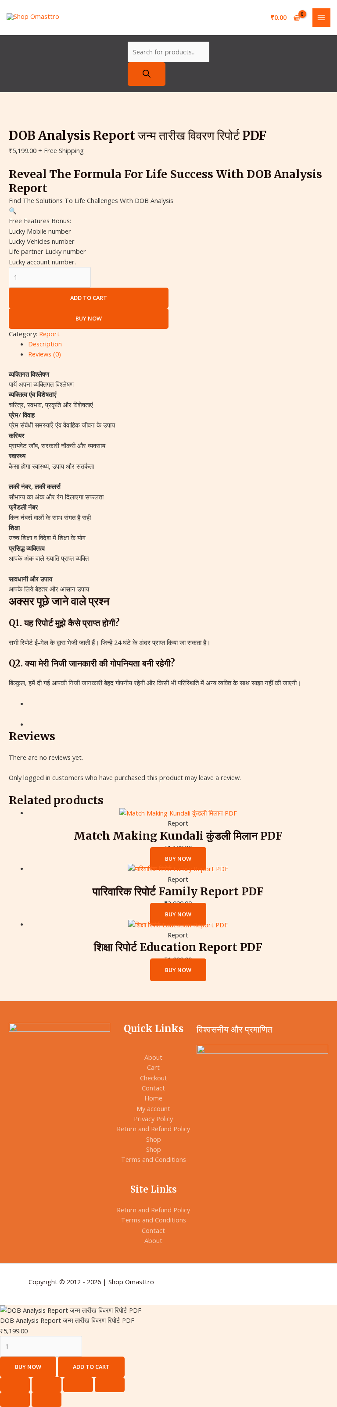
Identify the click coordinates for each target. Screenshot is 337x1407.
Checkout (153, 1077)
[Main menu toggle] (321, 17)
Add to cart (88, 298)
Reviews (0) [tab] (44, 353)
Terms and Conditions (153, 1159)
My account (153, 1108)
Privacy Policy (153, 1118)
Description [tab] (45, 343)
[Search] (146, 74)
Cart (153, 1067)
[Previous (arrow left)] (15, 1399)
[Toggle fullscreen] (46, 1384)
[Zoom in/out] (15, 1384)
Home (153, 1098)
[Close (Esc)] (110, 1384)
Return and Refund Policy (153, 1128)
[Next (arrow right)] (46, 1399)
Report (49, 333)
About (153, 1057)
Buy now (88, 318)
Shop (153, 1139)
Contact (153, 1087)
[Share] (78, 1384)
